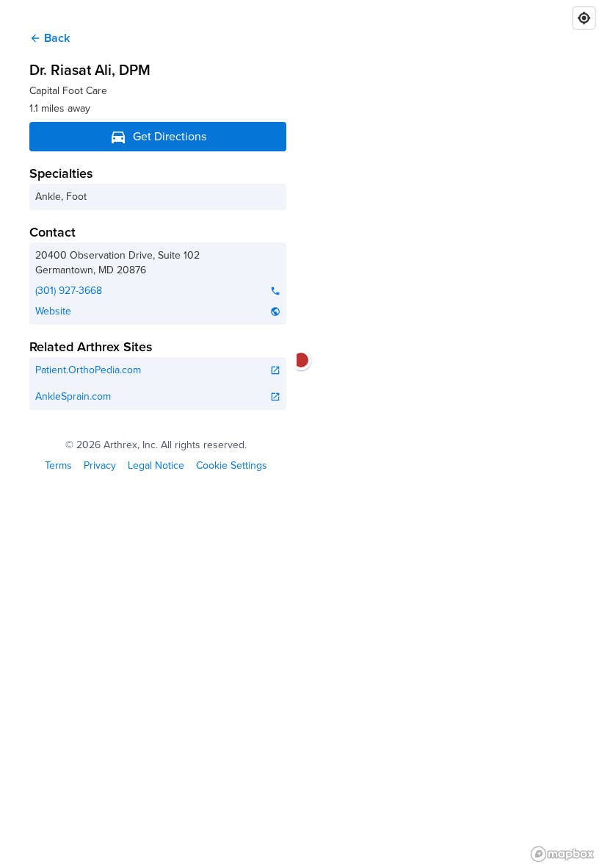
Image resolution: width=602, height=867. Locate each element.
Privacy (100, 465)
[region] (301, 433)
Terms (58, 465)
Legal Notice (156, 465)
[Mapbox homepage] (562, 854)
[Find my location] (584, 18)
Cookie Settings (231, 466)
